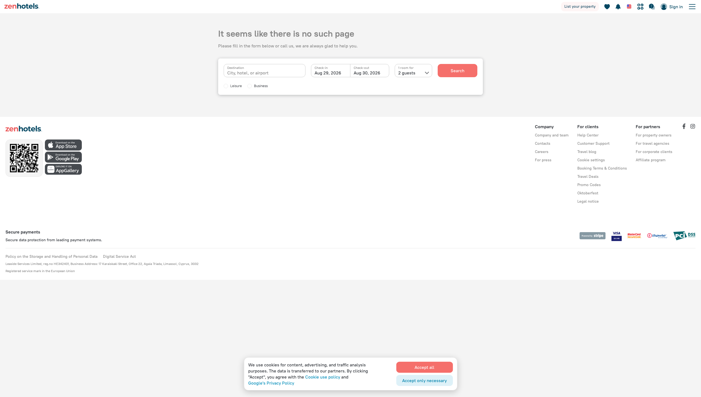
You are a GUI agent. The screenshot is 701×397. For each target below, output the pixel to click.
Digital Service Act (119, 256)
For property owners (654, 135)
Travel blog (586, 151)
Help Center (588, 135)
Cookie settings (591, 159)
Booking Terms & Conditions (602, 168)
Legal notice (588, 201)
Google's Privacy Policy (271, 383)
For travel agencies (652, 143)
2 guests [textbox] (406, 73)
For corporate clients (654, 151)
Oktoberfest (587, 193)
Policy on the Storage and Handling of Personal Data (52, 256)
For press (543, 159)
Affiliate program (650, 159)
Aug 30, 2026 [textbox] (367, 73)
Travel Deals (588, 176)
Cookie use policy (322, 377)
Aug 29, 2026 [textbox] (328, 73)
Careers (541, 151)
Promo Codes (589, 184)
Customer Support (593, 143)
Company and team (552, 135)
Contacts (542, 143)
